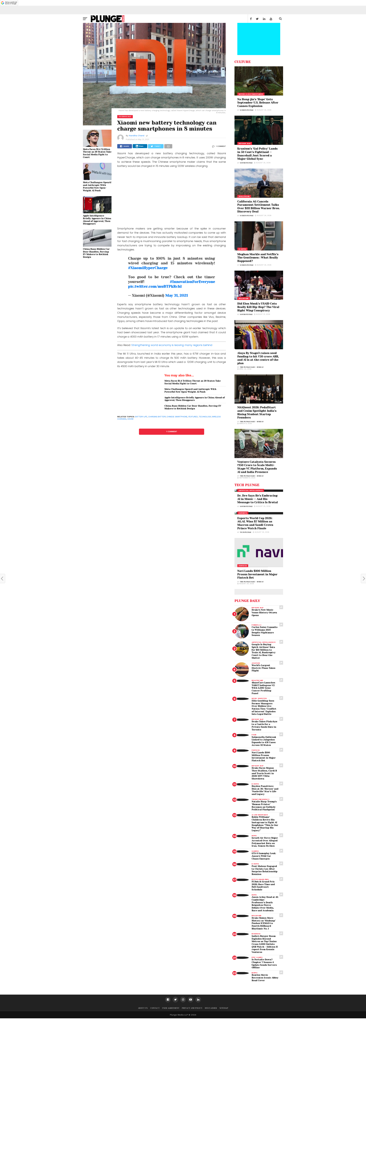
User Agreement (170, 1008)
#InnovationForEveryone (192, 282)
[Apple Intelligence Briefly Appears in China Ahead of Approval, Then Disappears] (97, 212)
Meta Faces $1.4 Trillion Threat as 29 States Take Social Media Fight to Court (97, 153)
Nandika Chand (136, 135)
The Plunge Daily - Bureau (252, 367)
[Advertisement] (171, 199)
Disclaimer (211, 1008)
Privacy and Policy (192, 1008)
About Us (143, 1008)
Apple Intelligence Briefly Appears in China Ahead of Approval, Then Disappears (97, 219)
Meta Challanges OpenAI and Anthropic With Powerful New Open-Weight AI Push (97, 186)
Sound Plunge (246, 163)
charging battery (157, 417)
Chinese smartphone (177, 417)
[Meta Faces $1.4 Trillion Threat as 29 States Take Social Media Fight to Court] (97, 146)
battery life (141, 417)
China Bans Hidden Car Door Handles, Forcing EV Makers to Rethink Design (96, 253)
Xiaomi (130, 419)
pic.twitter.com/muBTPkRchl (155, 286)
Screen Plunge (246, 110)
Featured (193, 417)
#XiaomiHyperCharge (148, 268)
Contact (155, 1008)
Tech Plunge (245, 532)
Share (141, 146)
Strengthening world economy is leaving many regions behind (171, 345)
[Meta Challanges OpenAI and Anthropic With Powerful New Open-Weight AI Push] (97, 179)
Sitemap (223, 1008)
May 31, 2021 (176, 295)
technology (205, 417)
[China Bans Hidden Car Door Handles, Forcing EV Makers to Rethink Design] (97, 245)
